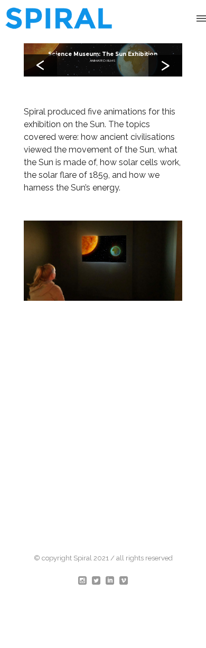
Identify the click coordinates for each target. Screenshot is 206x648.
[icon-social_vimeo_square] (123, 581)
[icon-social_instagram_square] (85, 581)
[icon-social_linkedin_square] (112, 581)
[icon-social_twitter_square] (99, 581)
